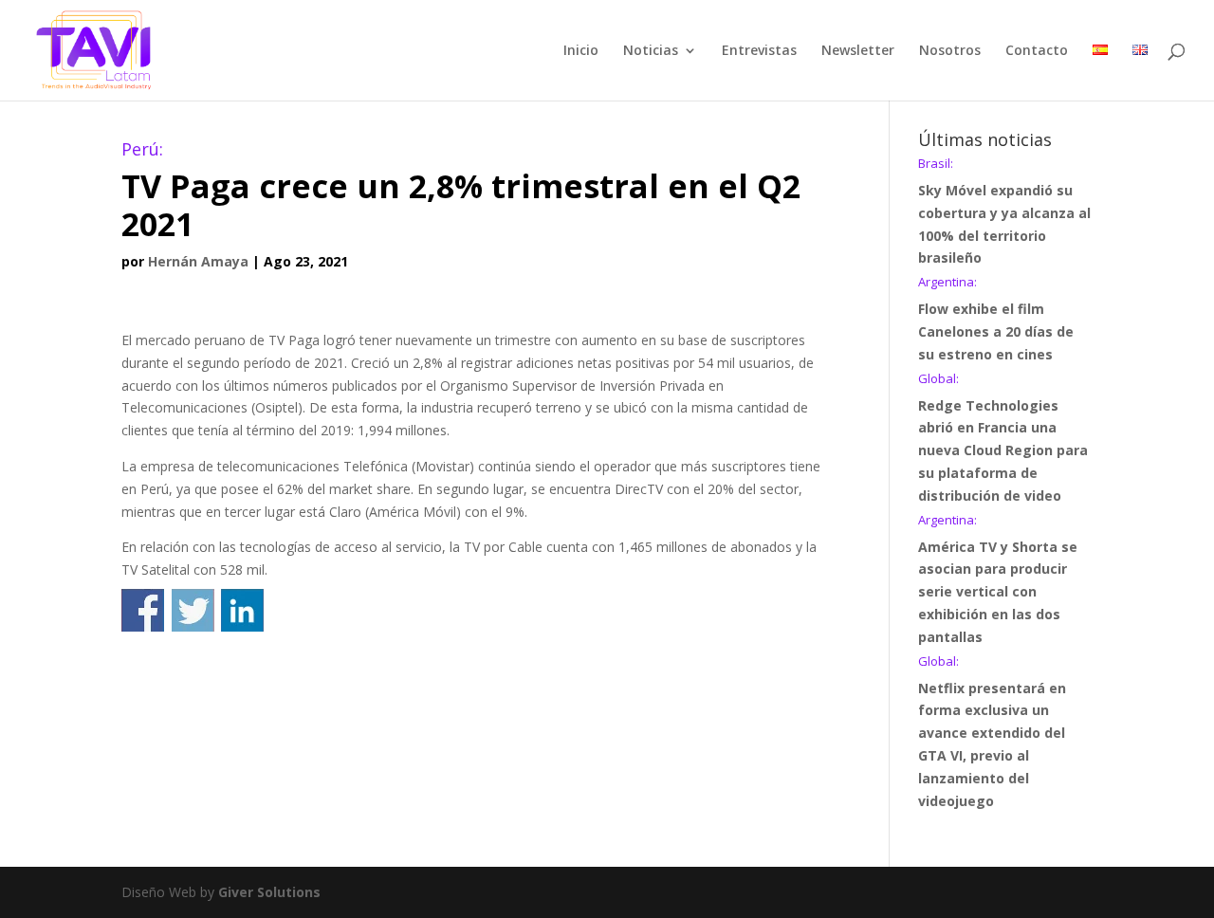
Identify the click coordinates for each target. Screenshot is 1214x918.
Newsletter (857, 51)
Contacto (1036, 51)
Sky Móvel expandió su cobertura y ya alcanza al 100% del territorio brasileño (1004, 211)
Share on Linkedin (242, 610)
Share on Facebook (142, 610)
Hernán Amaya (198, 261)
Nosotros (950, 51)
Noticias (650, 51)
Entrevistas (759, 51)
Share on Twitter (193, 610)
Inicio (580, 51)
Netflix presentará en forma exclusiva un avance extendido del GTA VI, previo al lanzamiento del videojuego (992, 732)
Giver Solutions (269, 892)
